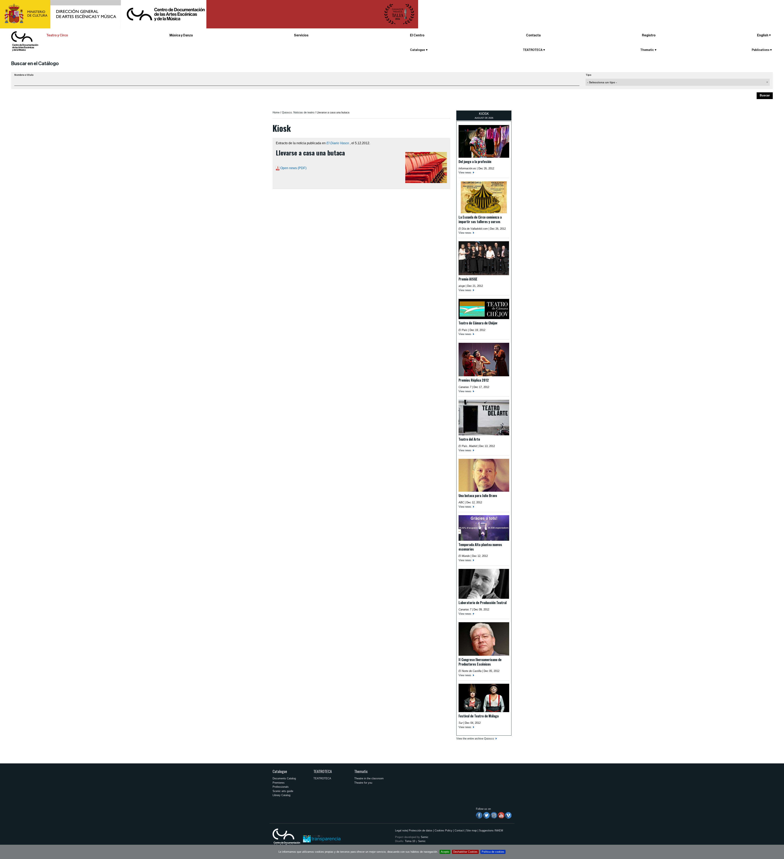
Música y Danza (181, 35)
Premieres (279, 782)
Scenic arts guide (283, 791)
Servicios (301, 35)
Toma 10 (410, 841)
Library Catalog (281, 795)
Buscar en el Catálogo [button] (35, 63)
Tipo (588, 75)
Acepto (445, 851)
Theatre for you (363, 782)
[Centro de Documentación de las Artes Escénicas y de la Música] (24, 41)
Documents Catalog (284, 778)
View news (465, 172)
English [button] (762, 35)
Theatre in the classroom (369, 778)
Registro (649, 35)
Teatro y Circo (57, 35)
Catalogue (280, 771)
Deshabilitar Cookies (465, 851)
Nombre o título (23, 75)
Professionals (281, 786)
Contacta (533, 35)
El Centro (417, 35)
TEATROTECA (322, 771)
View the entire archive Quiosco (475, 738)
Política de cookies (493, 851)
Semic (424, 837)
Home (276, 112)
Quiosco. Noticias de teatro (298, 112)
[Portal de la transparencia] (321, 838)
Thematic (361, 771)
